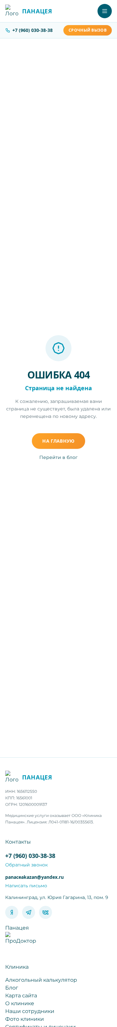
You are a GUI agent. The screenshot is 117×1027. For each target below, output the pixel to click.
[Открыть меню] (105, 11)
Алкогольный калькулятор (41, 980)
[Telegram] (28, 912)
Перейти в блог (58, 457)
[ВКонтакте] (45, 912)
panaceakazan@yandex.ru (34, 877)
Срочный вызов (88, 30)
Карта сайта (21, 995)
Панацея (17, 928)
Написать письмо (26, 886)
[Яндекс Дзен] (11, 912)
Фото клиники (24, 1019)
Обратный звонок (26, 865)
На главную (58, 441)
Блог (11, 988)
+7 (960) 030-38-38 (32, 30)
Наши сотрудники (29, 1011)
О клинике (19, 1003)
